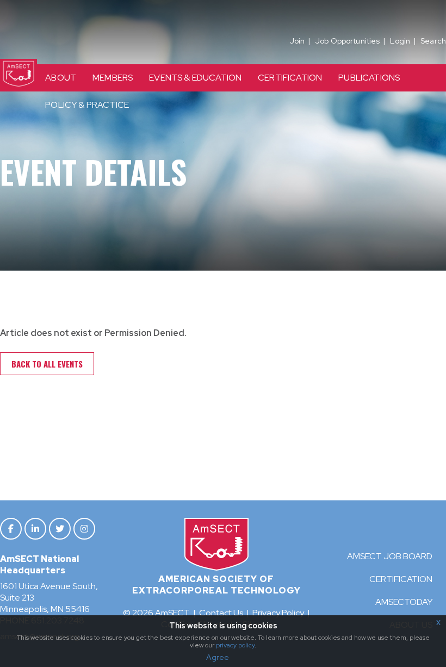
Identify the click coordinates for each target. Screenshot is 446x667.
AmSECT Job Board (389, 556)
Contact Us (221, 613)
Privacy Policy (278, 613)
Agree (217, 657)
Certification (400, 579)
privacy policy (235, 645)
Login (400, 41)
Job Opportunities (347, 41)
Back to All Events (47, 364)
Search (433, 41)
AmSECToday (403, 602)
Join (297, 41)
